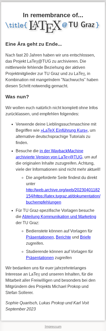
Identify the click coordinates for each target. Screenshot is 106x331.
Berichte (63, 237)
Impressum (53, 326)
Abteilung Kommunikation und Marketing (59, 216)
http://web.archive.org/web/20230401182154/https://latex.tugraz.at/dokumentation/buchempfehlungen (63, 196)
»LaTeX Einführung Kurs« (64, 130)
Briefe (85, 237)
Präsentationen (40, 237)
